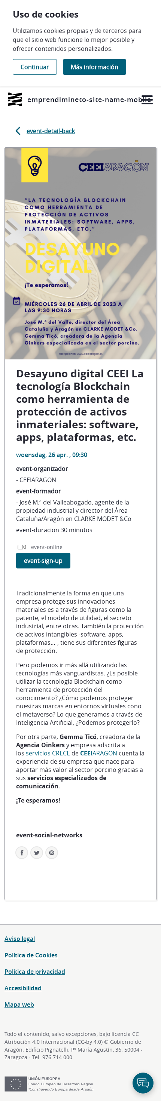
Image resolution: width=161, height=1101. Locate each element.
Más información (94, 67)
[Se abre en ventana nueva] (15, 99)
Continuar (35, 67)
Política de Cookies (31, 955)
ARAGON (98, 753)
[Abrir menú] (147, 100)
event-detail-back (51, 131)
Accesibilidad (23, 988)
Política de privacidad (34, 971)
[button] (51, 852)
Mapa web (19, 1004)
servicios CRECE (48, 753)
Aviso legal (19, 939)
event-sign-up (43, 560)
